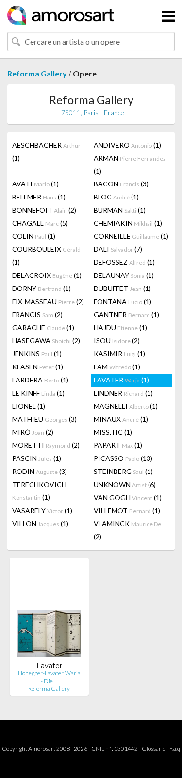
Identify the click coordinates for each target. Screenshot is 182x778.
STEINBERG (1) (123, 471)
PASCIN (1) (36, 458)
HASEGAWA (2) (46, 340)
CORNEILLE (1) (131, 236)
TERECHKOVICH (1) (39, 490)
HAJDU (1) (120, 327)
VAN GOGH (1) (128, 497)
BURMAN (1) (120, 210)
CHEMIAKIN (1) (128, 223)
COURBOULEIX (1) (46, 255)
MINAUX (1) (121, 419)
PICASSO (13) (123, 458)
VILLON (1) (40, 523)
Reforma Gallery (37, 73)
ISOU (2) (117, 340)
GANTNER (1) (126, 314)
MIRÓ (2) (32, 432)
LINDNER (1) (123, 393)
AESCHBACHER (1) (46, 151)
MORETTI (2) (46, 445)
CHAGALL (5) (40, 223)
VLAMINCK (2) (127, 530)
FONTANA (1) (122, 301)
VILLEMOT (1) (127, 510)
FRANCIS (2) (37, 314)
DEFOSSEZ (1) (124, 262)
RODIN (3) (39, 471)
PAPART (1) (118, 445)
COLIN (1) (33, 236)
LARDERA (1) (40, 380)
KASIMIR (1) (119, 354)
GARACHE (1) (43, 327)
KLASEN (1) (37, 367)
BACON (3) (121, 184)
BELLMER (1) (39, 197)
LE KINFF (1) (38, 393)
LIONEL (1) (28, 406)
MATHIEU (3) (44, 419)
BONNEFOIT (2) (44, 210)
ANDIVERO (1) (127, 145)
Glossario (153, 748)
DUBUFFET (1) (122, 288)
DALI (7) (118, 249)
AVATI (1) (35, 184)
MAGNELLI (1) (126, 406)
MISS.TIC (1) (113, 432)
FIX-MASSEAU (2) (48, 301)
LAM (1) (117, 367)
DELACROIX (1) (47, 275)
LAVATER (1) (121, 380)
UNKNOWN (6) (125, 484)
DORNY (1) (41, 288)
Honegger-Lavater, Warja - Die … (49, 677)
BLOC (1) (116, 197)
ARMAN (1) (130, 164)
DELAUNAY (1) (124, 275)
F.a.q (174, 748)
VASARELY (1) (42, 510)
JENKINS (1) (37, 354)
